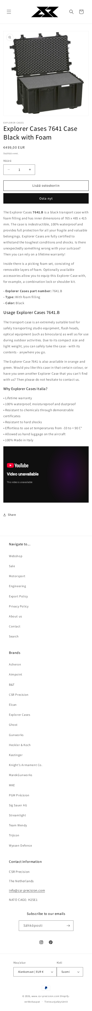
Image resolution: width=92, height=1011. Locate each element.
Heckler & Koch (20, 745)
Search (14, 636)
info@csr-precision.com (27, 890)
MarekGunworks (20, 775)
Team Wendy (18, 825)
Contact (14, 626)
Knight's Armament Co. (25, 765)
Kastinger (16, 755)
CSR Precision (19, 695)
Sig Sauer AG (18, 805)
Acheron (15, 664)
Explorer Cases (19, 715)
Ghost (13, 725)
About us (15, 616)
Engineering (17, 586)
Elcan (13, 705)
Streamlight (17, 815)
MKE (12, 785)
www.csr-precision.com (45, 996)
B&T (12, 685)
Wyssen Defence (20, 845)
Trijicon (14, 835)
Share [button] (12, 515)
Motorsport (17, 576)
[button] (9, 12)
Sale (12, 566)
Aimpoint (15, 674)
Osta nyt (46, 198)
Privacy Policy (18, 606)
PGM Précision (19, 795)
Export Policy (18, 596)
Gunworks (16, 735)
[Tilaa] (68, 925)
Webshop (15, 556)
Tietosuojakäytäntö (56, 1001)
